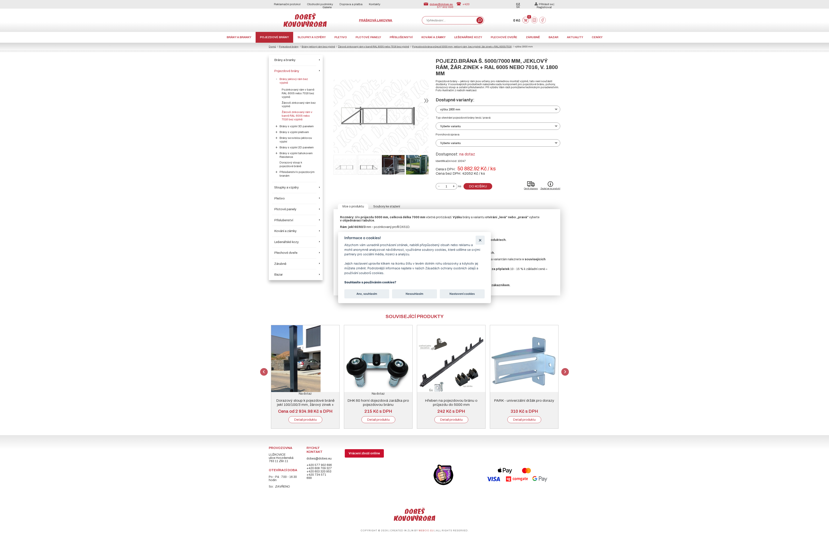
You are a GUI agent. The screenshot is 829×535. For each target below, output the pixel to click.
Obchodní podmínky (320, 4)
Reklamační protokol (287, 4)
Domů (272, 46)
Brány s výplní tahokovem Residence (296, 155)
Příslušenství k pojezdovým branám (297, 174)
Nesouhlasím (414, 293)
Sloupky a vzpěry (311, 37)
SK (518, 7)
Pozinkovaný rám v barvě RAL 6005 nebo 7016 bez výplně (298, 93)
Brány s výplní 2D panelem (297, 147)
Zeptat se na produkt (550, 188)
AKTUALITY (575, 37)
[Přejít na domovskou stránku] (305, 25)
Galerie (327, 7)
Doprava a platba (351, 4)
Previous (264, 372)
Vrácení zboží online (364, 453)
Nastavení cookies (462, 293)
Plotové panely (368, 37)
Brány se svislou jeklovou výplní (296, 139)
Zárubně (533, 37)
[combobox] (449, 20)
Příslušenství (401, 37)
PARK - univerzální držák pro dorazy (524, 401)
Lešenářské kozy (468, 37)
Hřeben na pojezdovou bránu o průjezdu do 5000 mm (451, 403)
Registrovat (544, 7)
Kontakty (374, 4)
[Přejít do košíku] (525, 22)
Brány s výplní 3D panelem (297, 126)
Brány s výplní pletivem (294, 132)
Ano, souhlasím (366, 293)
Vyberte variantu (450, 126)
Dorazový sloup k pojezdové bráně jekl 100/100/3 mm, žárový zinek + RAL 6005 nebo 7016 (305, 405)
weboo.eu (426, 530)
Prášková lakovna (376, 20)
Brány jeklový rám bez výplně (318, 46)
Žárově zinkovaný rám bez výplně (299, 104)
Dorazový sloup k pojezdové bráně (291, 164)
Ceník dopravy (531, 188)
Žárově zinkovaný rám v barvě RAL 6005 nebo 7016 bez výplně (373, 46)
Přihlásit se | (546, 4)
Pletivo (340, 37)
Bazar (553, 37)
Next (565, 372)
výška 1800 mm (450, 109)
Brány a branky (239, 37)
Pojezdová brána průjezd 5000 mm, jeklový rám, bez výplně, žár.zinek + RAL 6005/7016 (462, 46)
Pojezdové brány (274, 37)
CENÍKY (597, 37)
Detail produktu (305, 419)
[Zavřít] (480, 240)
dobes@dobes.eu (441, 4)
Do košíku (478, 186)
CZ (518, 4)
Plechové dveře (504, 37)
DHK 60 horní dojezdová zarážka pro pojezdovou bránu (378, 403)
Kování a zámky (433, 37)
